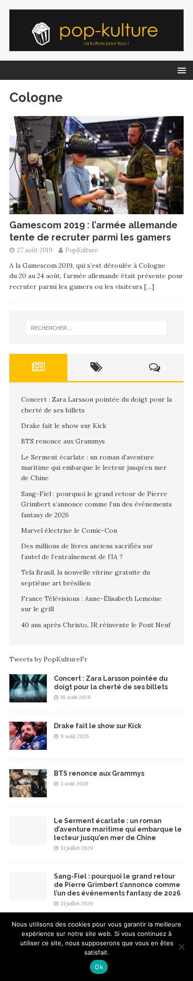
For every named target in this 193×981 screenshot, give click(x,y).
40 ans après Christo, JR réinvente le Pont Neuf (96, 625)
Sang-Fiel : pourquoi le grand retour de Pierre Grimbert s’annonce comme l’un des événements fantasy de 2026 (96, 504)
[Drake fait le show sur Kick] (28, 744)
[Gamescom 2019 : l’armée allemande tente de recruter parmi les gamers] (96, 209)
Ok (99, 967)
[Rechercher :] (96, 328)
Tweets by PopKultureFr (48, 659)
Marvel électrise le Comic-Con (69, 530)
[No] (181, 946)
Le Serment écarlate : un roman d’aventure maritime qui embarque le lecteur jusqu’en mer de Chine (94, 468)
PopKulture (81, 250)
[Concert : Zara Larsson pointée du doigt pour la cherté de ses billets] (28, 697)
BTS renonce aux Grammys (63, 441)
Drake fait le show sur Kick (63, 425)
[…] (149, 286)
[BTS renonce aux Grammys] (28, 791)
